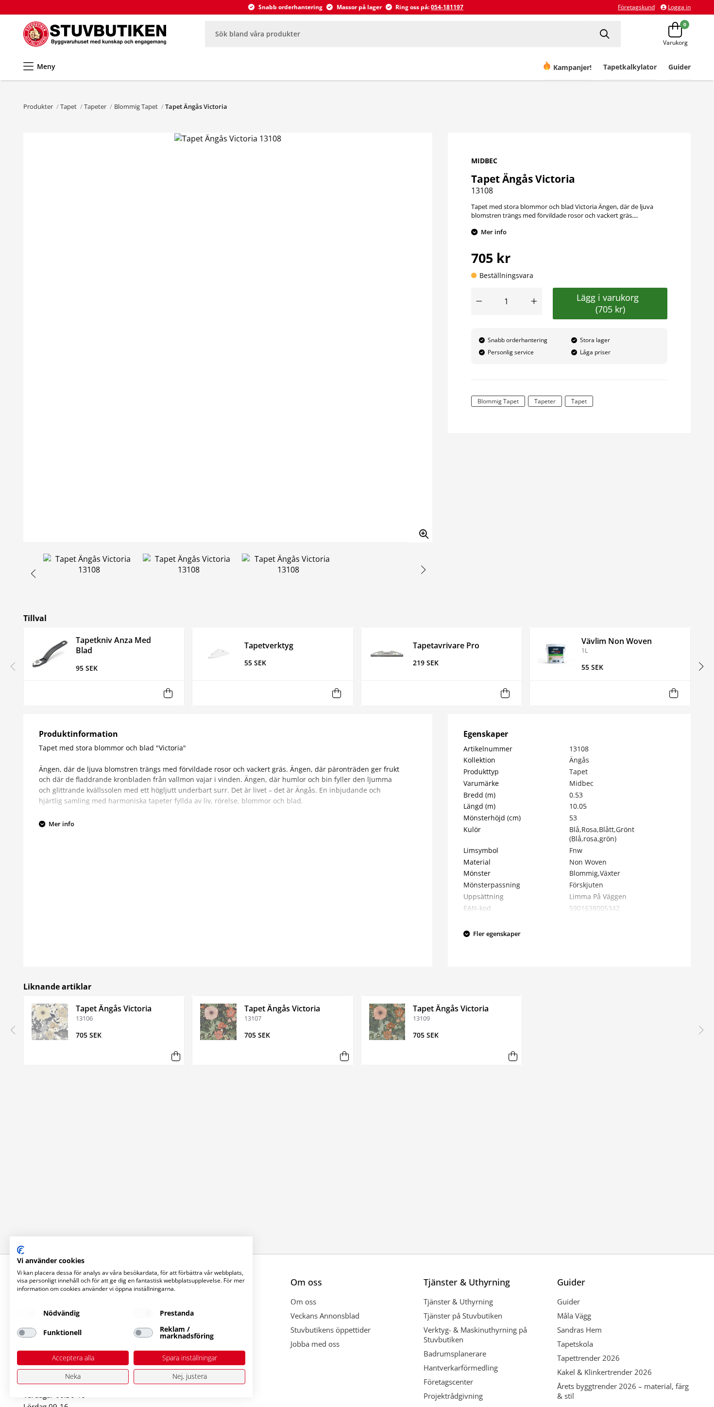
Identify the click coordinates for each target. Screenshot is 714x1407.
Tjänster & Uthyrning (458, 1301)
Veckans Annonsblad (324, 1315)
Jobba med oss (315, 1344)
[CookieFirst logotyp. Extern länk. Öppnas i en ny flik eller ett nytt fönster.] (20, 1250)
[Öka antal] (534, 301)
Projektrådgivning (453, 1396)
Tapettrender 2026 (588, 1358)
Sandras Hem (579, 1330)
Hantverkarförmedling (461, 1367)
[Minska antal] (479, 301)
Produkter (38, 106)
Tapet (68, 106)
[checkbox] (26, 1313)
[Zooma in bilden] (420, 530)
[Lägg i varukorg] (167, 693)
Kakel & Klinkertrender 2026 (604, 1372)
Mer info (494, 231)
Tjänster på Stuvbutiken (463, 1315)
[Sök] (606, 34)
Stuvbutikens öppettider (330, 1330)
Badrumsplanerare (455, 1353)
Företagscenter (448, 1382)
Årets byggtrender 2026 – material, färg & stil (623, 1391)
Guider (568, 1301)
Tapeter (95, 106)
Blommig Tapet (136, 106)
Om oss (303, 1301)
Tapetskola (575, 1344)
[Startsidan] (94, 34)
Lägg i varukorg (610, 303)
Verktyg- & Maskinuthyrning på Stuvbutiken (475, 1334)
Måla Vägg (574, 1315)
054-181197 (447, 7)
